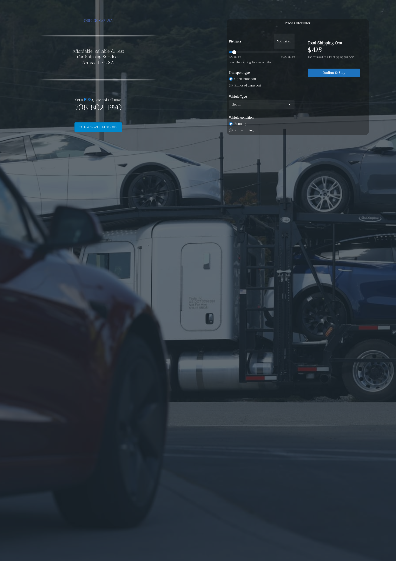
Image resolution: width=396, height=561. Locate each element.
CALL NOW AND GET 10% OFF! (98, 127)
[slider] (262, 52)
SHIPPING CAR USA (98, 20)
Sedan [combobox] (236, 104)
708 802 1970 (98, 107)
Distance (235, 41)
